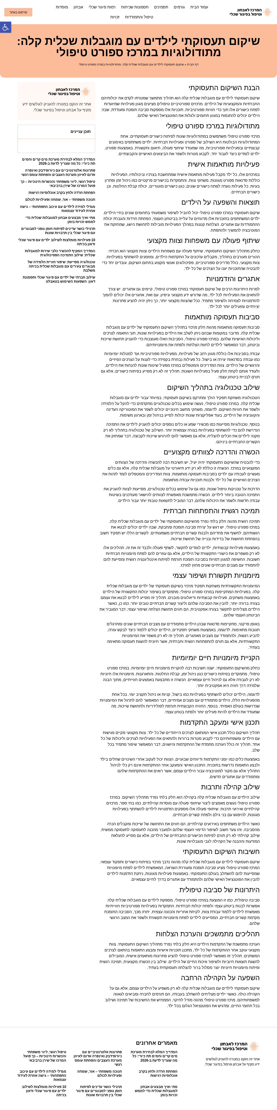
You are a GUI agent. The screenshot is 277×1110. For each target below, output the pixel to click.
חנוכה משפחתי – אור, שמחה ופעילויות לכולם (60, 199)
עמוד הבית (199, 7)
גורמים (179, 7)
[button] (5, 27)
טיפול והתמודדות (139, 17)
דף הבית (192, 64)
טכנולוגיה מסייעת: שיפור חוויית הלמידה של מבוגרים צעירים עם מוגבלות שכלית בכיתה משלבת (61, 266)
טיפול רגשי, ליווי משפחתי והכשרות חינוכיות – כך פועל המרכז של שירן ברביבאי (44, 1056)
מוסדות (62, 7)
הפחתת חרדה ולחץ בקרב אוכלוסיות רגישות (62, 192)
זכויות (114, 17)
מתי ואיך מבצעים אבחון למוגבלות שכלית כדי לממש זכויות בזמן (156, 1091)
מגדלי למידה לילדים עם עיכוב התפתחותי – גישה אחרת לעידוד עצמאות (41, 1075)
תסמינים (161, 7)
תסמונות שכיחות (134, 7)
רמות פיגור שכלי (102, 7)
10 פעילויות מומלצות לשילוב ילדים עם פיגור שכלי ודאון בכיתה (44, 1091)
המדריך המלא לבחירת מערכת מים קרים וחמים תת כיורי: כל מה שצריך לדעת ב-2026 (154, 1056)
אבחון (78, 7)
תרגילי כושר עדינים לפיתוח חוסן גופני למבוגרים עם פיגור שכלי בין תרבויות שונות (99, 1091)
